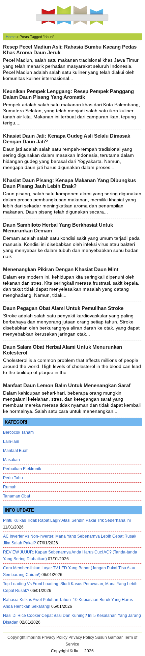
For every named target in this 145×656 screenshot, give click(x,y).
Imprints (33, 637)
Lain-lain (11, 441)
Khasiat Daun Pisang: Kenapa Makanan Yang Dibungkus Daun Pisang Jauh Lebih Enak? (69, 183)
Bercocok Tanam (18, 432)
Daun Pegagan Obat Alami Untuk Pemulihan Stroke (63, 308)
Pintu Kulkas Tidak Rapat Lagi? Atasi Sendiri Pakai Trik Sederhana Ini (67, 520)
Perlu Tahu (13, 478)
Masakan (11, 459)
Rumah (10, 487)
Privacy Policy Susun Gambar (95, 637)
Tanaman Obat (16, 496)
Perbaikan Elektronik (22, 468)
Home (11, 37)
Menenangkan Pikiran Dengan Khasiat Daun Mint (60, 269)
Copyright (16, 637)
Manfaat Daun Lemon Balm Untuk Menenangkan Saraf (66, 385)
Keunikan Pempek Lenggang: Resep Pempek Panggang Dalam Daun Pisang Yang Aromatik (68, 94)
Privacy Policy (54, 637)
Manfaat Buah (16, 450)
